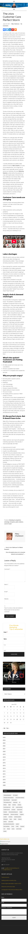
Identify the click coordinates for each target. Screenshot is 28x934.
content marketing (19, 807)
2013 (4, 771)
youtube (5, 831)
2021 (4, 748)
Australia (14, 804)
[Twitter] (7, 29)
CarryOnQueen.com (7, 807)
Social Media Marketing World (9, 824)
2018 (4, 757)
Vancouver (22, 826)
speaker (17, 824)
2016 (4, 762)
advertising (15, 802)
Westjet (8, 828)
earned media (19, 809)
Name (6, 584)
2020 (4, 751)
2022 (4, 746)
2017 (4, 760)
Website (6, 599)
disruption (12, 522)
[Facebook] (4, 29)
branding (19, 804)
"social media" (14, 800)
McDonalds (6, 819)
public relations (19, 522)
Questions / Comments (6, 907)
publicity (5, 821)
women (13, 828)
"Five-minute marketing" (20, 797)
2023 (4, 743)
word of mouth (8, 524)
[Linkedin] (10, 29)
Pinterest (19, 819)
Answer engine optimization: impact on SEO (11, 883)
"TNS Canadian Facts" (7, 802)
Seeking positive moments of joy (8, 880)
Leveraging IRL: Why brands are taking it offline (11, 889)
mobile (15, 819)
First (5, 645)
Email (6, 591)
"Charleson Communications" (9, 797)
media (11, 819)
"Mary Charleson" (7, 800)
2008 (4, 785)
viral (4, 828)
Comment (7, 569)
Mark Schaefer (16, 165)
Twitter (17, 826)
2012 (4, 774)
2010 (4, 779)
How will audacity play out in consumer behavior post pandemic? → (15, 553)
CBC (13, 807)
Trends (12, 826)
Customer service (7, 809)
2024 (4, 740)
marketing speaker (17, 816)
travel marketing (6, 826)
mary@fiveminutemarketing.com (11, 868)
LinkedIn (5, 816)
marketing (10, 816)
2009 (4, 782)
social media (11, 821)
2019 (4, 754)
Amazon (5, 804)
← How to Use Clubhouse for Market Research (13, 548)
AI (19, 802)
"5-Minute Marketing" (7, 795)
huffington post (6, 814)
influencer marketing (14, 814)
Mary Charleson (15, 24)
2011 (4, 777)
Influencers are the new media (8, 886)
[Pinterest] (12, 29)
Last (5, 650)
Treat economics (5, 877)
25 (17, 719)
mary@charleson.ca (7, 869)
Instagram (21, 814)
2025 (4, 737)
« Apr (4, 728)
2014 (4, 768)
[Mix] (15, 29)
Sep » (7, 728)
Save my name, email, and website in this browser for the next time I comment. (13, 609)
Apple (9, 804)
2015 (4, 765)
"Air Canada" (15, 795)
